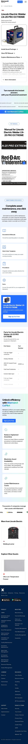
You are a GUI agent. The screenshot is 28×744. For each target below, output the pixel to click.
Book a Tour (4, 595)
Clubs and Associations (18, 619)
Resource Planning (6, 664)
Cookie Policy (18, 724)
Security (17, 708)
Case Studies (18, 675)
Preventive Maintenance (4, 646)
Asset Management (6, 630)
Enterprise (10, 593)
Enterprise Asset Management (5, 616)
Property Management (21, 628)
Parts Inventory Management (5, 634)
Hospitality (18, 638)
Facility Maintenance (6, 642)
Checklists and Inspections (5, 638)
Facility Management (20, 635)
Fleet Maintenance (20, 631)
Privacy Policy (18, 718)
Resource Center (19, 678)
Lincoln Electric (8, 6)
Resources (22, 593)
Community (18, 694)
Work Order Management (4, 651)
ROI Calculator (18, 697)
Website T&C (18, 734)
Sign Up (20, 1)
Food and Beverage (20, 616)
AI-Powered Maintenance (4, 655)
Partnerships (4, 681)
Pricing (16, 593)
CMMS (3, 612)
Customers (4, 593)
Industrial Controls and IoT (6, 621)
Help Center (4, 708)
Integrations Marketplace (4, 626)
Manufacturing (19, 612)
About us (3, 675)
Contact (3, 715)
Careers (3, 678)
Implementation (5, 711)
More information (10, 79)
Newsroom (4, 684)
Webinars (17, 691)
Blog (16, 684)
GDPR (16, 727)
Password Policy (19, 721)
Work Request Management (4, 660)
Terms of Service (19, 715)
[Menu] (25, 2)
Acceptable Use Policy (21, 731)
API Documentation (20, 701)
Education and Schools (18, 624)
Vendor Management (6, 667)
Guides (17, 688)
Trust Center (18, 711)
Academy (17, 681)
